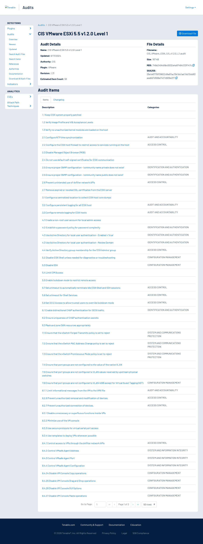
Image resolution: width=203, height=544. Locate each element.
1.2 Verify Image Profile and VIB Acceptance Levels (67, 122)
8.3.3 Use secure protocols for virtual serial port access (70, 428)
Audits (28, 7)
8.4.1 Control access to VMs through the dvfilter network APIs (73, 443)
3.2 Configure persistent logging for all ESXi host (67, 205)
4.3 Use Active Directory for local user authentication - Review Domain (78, 242)
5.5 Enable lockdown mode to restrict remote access (69, 280)
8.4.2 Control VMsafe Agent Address (60, 450)
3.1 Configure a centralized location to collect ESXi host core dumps (76, 197)
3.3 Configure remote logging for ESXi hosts (64, 212)
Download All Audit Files (19, 78)
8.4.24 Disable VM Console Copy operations (64, 473)
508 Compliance (141, 533)
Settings (189, 7)
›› (139, 504)
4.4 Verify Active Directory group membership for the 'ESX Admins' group (79, 250)
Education (135, 524)
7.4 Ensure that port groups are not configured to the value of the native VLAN (82, 364)
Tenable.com (68, 524)
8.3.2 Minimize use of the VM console (60, 420)
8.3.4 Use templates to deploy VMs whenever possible (69, 435)
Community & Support (92, 524)
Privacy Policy (109, 533)
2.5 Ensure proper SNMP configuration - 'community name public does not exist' (82, 174)
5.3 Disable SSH (50, 265)
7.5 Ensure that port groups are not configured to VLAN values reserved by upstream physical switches (90, 373)
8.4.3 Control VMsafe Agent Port (58, 458)
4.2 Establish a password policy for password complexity (71, 227)
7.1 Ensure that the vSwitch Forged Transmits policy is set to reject (76, 332)
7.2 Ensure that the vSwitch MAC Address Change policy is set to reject (78, 343)
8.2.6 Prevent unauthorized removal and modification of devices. (75, 398)
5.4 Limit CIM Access (52, 272)
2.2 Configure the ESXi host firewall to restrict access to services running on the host (85, 144)
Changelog (58, 99)
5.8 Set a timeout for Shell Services (59, 295)
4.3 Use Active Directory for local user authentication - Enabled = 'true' (77, 235)
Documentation (117, 524)
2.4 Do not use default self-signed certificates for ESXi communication (78, 159)
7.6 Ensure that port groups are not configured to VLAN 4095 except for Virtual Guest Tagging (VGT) (92, 382)
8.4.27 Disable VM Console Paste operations (64, 495)
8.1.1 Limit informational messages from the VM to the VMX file (73, 390)
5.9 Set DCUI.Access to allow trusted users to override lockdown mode (78, 302)
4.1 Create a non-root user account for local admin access (71, 220)
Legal (124, 533)
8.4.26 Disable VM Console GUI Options (61, 488)
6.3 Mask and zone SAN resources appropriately (66, 325)
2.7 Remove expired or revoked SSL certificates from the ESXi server (77, 189)
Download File (188, 33)
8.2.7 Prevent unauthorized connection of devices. (68, 405)
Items (46, 99)
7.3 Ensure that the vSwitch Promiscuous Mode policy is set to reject (77, 353)
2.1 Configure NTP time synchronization (62, 137)
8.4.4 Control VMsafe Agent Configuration (63, 465)
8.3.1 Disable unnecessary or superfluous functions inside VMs (74, 413)
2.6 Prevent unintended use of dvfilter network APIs (68, 182)
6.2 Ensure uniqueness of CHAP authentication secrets (70, 317)
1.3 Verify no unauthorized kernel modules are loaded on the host (75, 129)
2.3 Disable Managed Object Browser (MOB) (63, 152)
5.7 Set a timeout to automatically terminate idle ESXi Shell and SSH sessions (81, 287)
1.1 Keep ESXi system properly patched (61, 114)
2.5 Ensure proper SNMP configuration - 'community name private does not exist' (83, 167)
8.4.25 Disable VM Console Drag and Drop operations (69, 480)
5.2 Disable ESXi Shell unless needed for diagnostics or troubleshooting (78, 257)
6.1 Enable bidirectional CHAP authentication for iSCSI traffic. (73, 310)
